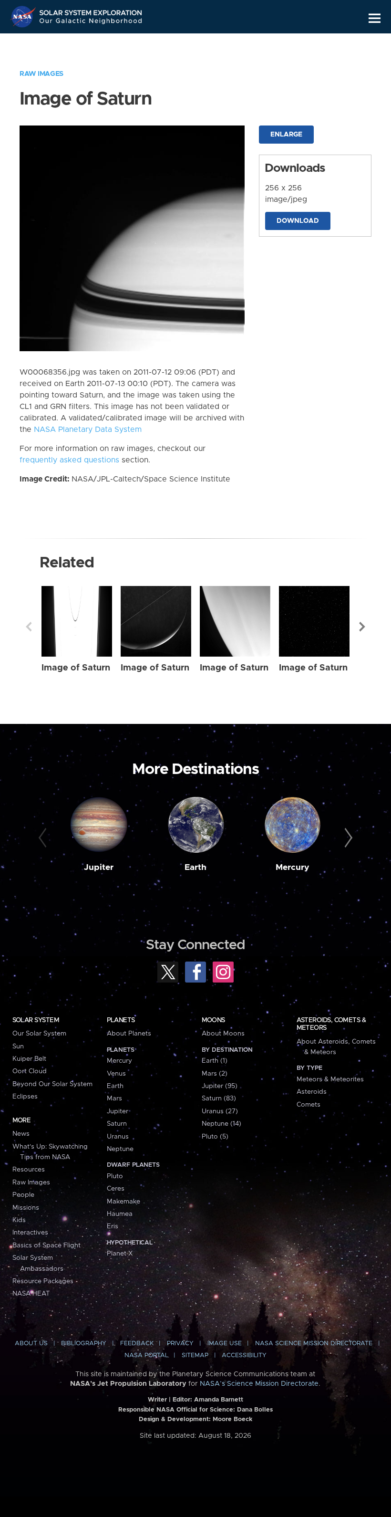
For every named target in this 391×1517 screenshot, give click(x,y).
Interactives (30, 1232)
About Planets (129, 1033)
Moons (213, 1020)
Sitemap (195, 1355)
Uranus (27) (220, 1111)
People (23, 1195)
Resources (28, 1169)
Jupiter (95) (219, 1086)
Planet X (120, 1253)
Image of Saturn (75, 667)
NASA (24, 17)
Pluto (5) (215, 1136)
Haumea (120, 1214)
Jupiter (98, 867)
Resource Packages (42, 1281)
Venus (116, 1073)
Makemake (123, 1201)
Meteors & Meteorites (330, 1079)
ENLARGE (286, 134)
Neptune (120, 1149)
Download (298, 221)
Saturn (117, 1123)
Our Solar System (39, 1033)
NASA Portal (146, 1355)
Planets (121, 1020)
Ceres (115, 1188)
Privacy (180, 1343)
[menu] (374, 18)
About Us (31, 1343)
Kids (19, 1220)
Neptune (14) (221, 1123)
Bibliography (83, 1343)
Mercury (292, 867)
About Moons (223, 1033)
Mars (114, 1098)
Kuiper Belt (29, 1059)
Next (362, 626)
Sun (18, 1046)
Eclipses (25, 1096)
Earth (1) (214, 1060)
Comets (308, 1104)
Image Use (224, 1343)
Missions (25, 1207)
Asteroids (312, 1091)
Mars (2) (214, 1073)
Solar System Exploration (91, 11)
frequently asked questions (69, 460)
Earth (195, 867)
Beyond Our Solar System (52, 1084)
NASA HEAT (31, 1293)
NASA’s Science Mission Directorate (259, 1384)
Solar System (35, 1020)
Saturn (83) (219, 1098)
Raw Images (41, 74)
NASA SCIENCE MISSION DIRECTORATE (313, 1343)
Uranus (118, 1136)
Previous (28, 626)
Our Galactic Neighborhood (91, 23)
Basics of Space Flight (46, 1245)
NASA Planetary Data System (88, 429)
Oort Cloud (29, 1071)
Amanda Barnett (218, 1400)
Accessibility (244, 1355)
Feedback (137, 1343)
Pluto (115, 1176)
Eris (112, 1226)
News (21, 1133)
